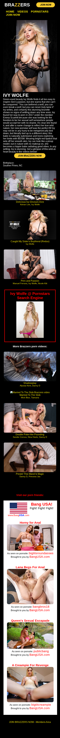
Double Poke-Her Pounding (30, 434)
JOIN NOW (45, 4)
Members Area (43, 722)
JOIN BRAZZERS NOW (30, 155)
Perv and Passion (30, 281)
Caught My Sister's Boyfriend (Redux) (30, 241)
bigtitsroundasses (41, 553)
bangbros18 (41, 606)
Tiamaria (35, 397)
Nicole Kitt (42, 283)
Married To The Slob (30, 395)
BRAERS (17, 4)
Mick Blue (25, 397)
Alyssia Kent (25, 385)
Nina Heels (33, 437)
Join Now (13, 14)
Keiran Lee (25, 204)
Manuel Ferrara (20, 283)
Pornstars (39, 11)
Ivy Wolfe (35, 204)
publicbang (41, 651)
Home (10, 11)
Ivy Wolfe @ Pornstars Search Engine (30, 296)
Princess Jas (34, 476)
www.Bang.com (18, 515)
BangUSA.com (39, 556)
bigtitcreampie (41, 704)
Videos (22, 11)
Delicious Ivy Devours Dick (30, 202)
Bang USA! (41, 504)
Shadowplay (29, 383)
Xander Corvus (20, 437)
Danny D (36, 385)
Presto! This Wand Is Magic (30, 474)
